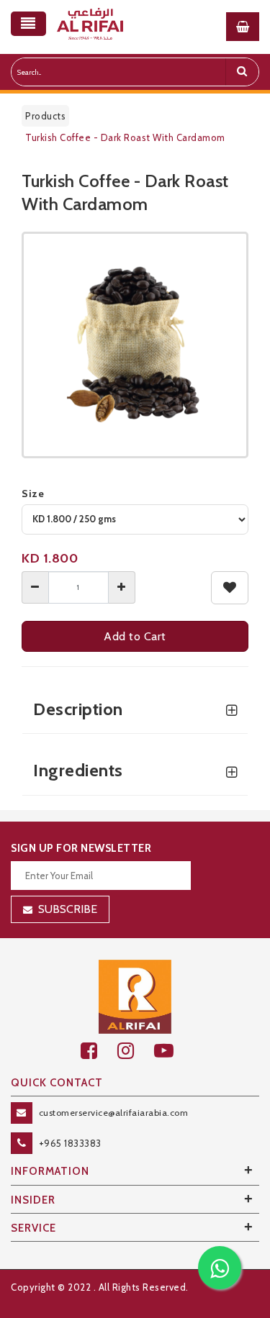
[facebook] (99, 1051)
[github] (135, 1051)
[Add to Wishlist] (230, 587)
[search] (241, 72)
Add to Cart (135, 636)
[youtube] (171, 1051)
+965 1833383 (70, 1143)
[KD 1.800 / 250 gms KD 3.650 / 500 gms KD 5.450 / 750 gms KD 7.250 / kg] (135, 519)
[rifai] (135, 995)
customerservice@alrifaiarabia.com (114, 1112)
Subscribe (67, 909)
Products (45, 116)
